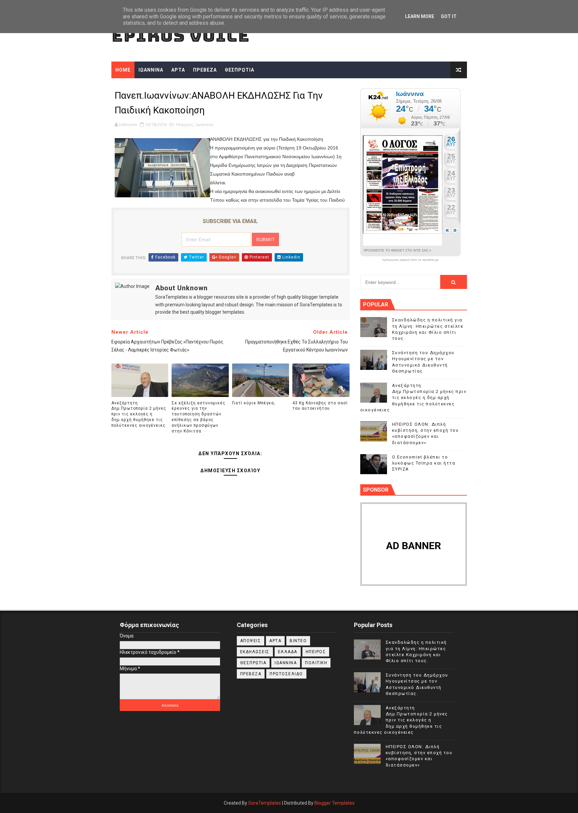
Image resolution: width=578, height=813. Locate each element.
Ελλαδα (287, 651)
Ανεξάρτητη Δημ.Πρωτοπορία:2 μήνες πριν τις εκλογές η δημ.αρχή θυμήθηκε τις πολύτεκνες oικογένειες (138, 414)
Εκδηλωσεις (255, 651)
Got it (449, 16)
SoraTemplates (264, 803)
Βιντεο (298, 640)
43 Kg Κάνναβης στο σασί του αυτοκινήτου (320, 406)
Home (122, 70)
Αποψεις (250, 640)
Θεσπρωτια (253, 662)
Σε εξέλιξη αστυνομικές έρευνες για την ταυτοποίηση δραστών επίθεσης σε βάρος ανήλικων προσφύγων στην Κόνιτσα (198, 417)
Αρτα (275, 640)
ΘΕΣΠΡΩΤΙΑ (239, 70)
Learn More (419, 16)
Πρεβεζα (251, 674)
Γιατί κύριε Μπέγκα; (253, 403)
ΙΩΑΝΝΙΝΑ (150, 70)
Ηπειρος (184, 124)
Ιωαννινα (204, 124)
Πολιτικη (316, 662)
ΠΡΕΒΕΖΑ (205, 70)
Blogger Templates (334, 803)
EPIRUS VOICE (180, 35)
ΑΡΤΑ (178, 70)
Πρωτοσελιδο (286, 674)
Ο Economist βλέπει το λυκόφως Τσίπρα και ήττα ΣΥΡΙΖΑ (424, 463)
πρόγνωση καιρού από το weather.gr (410, 260)
